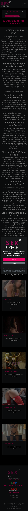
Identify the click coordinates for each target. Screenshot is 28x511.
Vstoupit (14, 259)
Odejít (14, 263)
